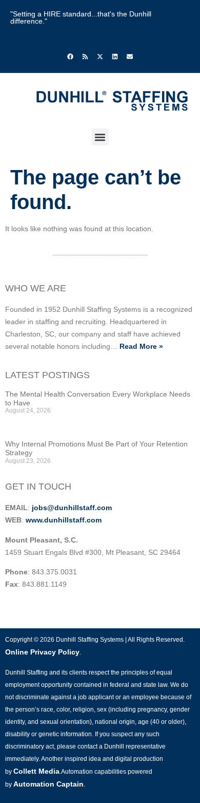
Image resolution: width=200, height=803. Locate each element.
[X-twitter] (100, 56)
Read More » (141, 346)
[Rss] (85, 56)
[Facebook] (70, 56)
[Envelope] (130, 56)
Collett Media (36, 771)
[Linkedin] (115, 56)
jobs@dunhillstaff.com (72, 507)
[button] (100, 136)
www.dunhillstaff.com (64, 520)
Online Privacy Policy (42, 652)
